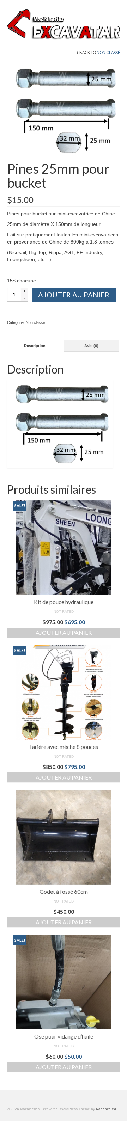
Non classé (108, 52)
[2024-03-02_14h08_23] (63, 110)
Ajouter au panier (73, 294)
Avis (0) (91, 346)
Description (35, 346)
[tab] (34, 346)
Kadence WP (106, 1109)
